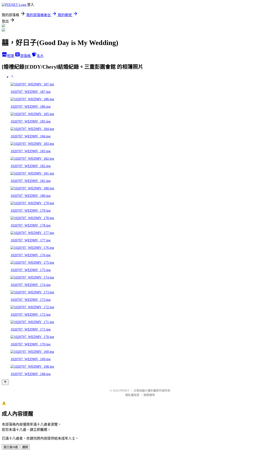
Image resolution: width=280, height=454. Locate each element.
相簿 (11, 56)
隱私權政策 (132, 395)
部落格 (26, 56)
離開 (25, 447)
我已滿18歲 (11, 447)
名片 (40, 56)
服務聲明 (149, 395)
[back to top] (5, 382)
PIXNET (124, 390)
